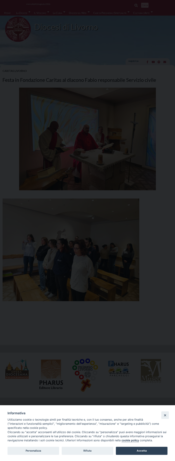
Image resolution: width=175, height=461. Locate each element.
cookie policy (130, 440)
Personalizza (33, 450)
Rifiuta (87, 450)
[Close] (165, 415)
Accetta (142, 450)
